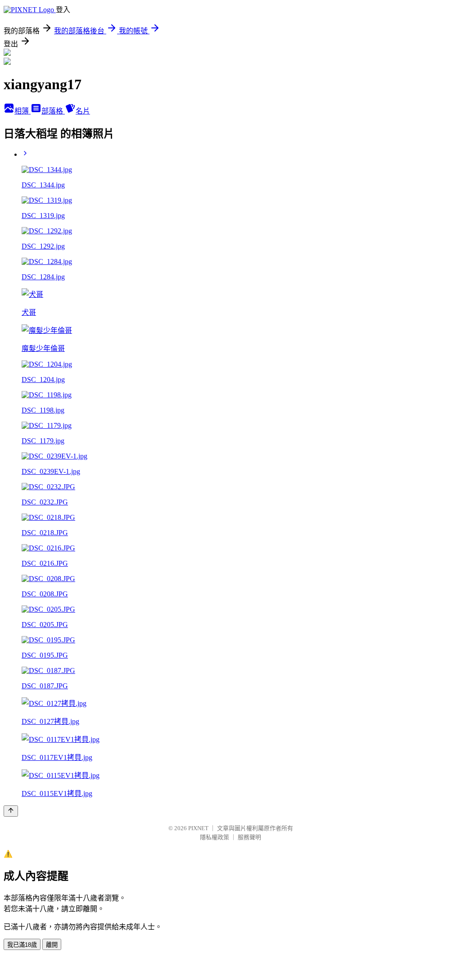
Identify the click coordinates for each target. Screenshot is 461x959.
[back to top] (11, 811)
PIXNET (198, 828)
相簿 (22, 111)
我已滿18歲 (22, 944)
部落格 (53, 111)
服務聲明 (249, 837)
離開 (52, 944)
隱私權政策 (214, 837)
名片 (83, 111)
